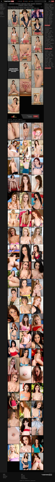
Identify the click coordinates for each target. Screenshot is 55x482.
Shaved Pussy (21, 8)
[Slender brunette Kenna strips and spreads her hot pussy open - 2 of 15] (25, 18)
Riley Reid (50, 6)
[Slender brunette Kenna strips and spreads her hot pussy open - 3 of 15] (37, 26)
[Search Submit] (45, 1)
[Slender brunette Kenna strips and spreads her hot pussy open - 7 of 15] (14, 52)
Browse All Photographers (48, 48)
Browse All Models (47, 25)
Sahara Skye (50, 22)
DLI (45, 47)
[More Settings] (42, 6)
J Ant (47, 47)
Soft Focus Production (48, 44)
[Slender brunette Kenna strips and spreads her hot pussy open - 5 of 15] (25, 35)
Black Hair (46, 66)
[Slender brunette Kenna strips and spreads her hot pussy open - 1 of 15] (14, 18)
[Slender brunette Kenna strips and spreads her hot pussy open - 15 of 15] (14, 104)
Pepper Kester (51, 14)
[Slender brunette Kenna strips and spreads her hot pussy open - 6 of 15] (37, 44)
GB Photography (47, 29)
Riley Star (46, 18)
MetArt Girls (26, 5)
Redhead (46, 65)
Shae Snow (50, 10)
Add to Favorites (18, 121)
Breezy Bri (46, 21)
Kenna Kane (9, 8)
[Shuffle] (41, 6)
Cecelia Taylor (47, 11)
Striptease (32, 8)
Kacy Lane (46, 22)
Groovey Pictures (51, 43)
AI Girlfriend (25, 1)
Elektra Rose (46, 15)
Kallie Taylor (51, 4)
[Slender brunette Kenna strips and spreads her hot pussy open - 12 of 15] (14, 87)
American (13, 8)
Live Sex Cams (30, 5)
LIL (52, 32)
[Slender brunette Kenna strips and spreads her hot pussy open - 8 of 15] (25, 52)
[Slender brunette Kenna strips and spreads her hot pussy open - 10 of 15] (25, 70)
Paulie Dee (49, 33)
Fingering (17, 8)
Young (38, 8)
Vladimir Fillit (52, 40)
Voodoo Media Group (50, 36)
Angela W (52, 39)
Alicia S (46, 33)
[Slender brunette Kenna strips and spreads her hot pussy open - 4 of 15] (14, 35)
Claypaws (46, 37)
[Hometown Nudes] (8, 1)
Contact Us (4, 475)
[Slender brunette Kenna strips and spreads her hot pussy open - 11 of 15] (37, 78)
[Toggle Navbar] (1, 1)
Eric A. (46, 36)
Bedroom (50, 61)
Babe (52, 54)
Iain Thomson (46, 43)
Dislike (13, 121)
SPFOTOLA (49, 37)
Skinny (25, 8)
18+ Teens (51, 51)
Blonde (52, 55)
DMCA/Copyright (23, 477)
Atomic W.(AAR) (51, 47)
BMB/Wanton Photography (48, 28)
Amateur (53, 66)
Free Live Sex (20, 1)
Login (49, 1)
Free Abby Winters (21, 5)
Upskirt (49, 65)
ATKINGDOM (46, 32)
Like (9, 121)
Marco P (50, 32)
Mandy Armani (47, 14)
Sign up (53, 1)
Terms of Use (23, 475)
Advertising (4, 477)
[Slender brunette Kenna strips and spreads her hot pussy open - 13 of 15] (25, 87)
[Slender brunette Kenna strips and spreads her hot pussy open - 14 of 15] (37, 96)
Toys (51, 62)
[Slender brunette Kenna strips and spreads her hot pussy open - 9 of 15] (37, 61)
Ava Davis (46, 10)
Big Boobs (50, 58)
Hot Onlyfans (31, 1)
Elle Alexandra (50, 18)
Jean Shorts (46, 61)
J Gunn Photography (47, 39)
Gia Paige (51, 11)
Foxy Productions (47, 40)
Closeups (49, 54)
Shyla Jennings (47, 7)
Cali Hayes (46, 6)
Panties (46, 54)
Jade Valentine (50, 21)
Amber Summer (52, 7)
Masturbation (46, 58)
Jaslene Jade (50, 15)
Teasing (50, 66)
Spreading (28, 8)
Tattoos (35, 8)
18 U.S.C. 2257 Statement (24, 478)
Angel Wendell (47, 4)
